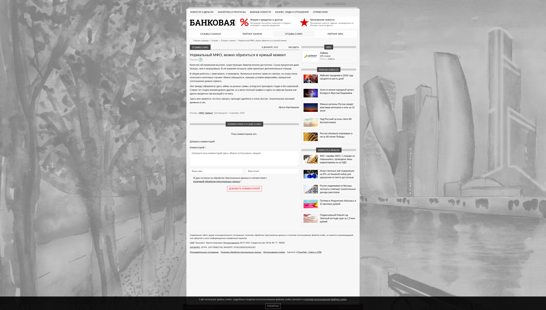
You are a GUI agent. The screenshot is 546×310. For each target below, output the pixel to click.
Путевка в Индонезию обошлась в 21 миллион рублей (338, 202)
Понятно (273, 306)
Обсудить (293, 47)
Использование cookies (274, 252)
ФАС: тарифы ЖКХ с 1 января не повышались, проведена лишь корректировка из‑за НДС (337, 159)
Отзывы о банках (210, 34)
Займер (324, 53)
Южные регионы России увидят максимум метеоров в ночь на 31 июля (337, 107)
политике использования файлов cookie (325, 299)
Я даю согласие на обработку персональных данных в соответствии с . (230, 180)
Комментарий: (198, 147)
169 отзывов (325, 56)
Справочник (320, 12)
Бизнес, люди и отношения (292, 12)
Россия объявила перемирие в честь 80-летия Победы (336, 135)
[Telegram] (358, 3)
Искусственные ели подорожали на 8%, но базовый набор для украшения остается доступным (337, 174)
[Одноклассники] (355, 3)
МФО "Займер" (206, 113)
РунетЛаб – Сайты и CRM (309, 252)
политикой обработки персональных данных (216, 181)
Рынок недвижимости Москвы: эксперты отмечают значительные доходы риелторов (338, 189)
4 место (331, 59)
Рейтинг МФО (335, 34)
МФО (328, 47)
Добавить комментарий (244, 188)
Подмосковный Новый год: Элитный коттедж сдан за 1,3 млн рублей (337, 218)
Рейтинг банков (252, 34)
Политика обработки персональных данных (241, 252)
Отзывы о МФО (293, 34)
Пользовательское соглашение (204, 252)
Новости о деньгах (329, 150)
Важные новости (260, 12)
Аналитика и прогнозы (232, 12)
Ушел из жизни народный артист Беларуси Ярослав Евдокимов (337, 91)
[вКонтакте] (351, 3)
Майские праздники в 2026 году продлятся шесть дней (336, 77)
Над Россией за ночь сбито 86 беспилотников (335, 121)
